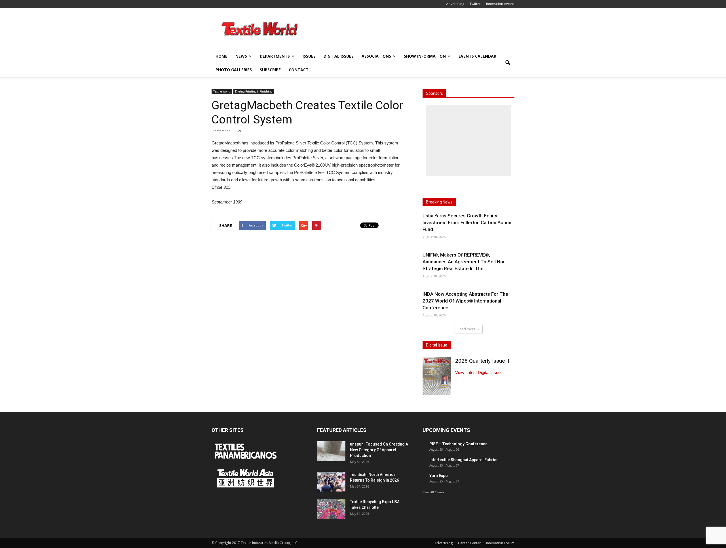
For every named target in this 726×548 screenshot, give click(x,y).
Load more (467, 329)
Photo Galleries (234, 69)
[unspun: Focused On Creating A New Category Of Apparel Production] (331, 451)
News (241, 56)
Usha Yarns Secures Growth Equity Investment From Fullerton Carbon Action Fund (467, 222)
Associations (376, 56)
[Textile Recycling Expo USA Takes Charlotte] (331, 509)
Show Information (425, 56)
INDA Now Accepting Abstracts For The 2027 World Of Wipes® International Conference (465, 300)
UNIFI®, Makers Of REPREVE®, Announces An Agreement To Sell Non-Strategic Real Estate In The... (465, 261)
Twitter (475, 3)
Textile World (221, 91)
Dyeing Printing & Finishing (253, 91)
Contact (299, 69)
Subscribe (270, 69)
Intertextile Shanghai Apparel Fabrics (464, 459)
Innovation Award (500, 3)
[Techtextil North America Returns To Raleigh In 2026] (331, 482)
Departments (275, 56)
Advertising (455, 3)
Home (221, 56)
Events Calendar (477, 56)
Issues (309, 56)
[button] (507, 63)
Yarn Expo (438, 475)
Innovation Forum (500, 543)
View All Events (433, 492)
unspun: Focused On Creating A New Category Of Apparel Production (379, 450)
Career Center (469, 543)
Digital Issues (339, 56)
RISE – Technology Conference (458, 444)
